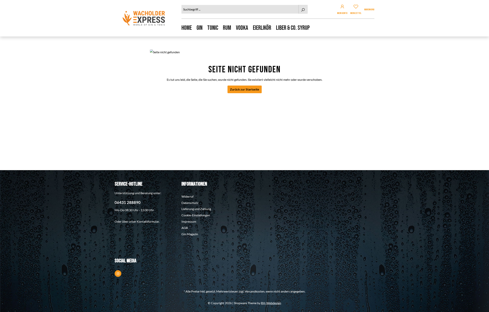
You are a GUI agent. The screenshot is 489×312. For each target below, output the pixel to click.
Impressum (188, 221)
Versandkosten (255, 291)
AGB (184, 228)
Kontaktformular (148, 221)
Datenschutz (189, 202)
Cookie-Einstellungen (195, 215)
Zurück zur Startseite (244, 89)
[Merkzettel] (356, 7)
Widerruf (187, 196)
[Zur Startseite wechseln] (144, 18)
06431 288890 (128, 202)
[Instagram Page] (118, 273)
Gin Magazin (189, 234)
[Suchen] (303, 9)
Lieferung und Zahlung (196, 209)
